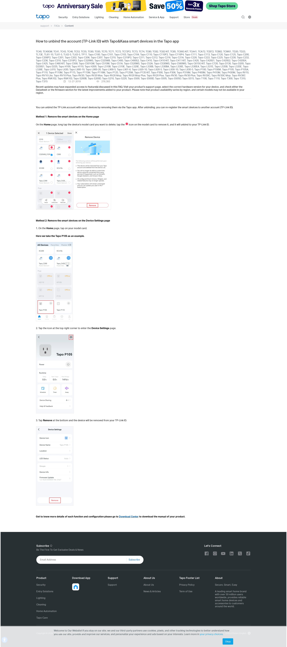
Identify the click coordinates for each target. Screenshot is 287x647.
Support (112, 584)
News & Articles (152, 591)
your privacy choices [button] (211, 634)
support (44, 25)
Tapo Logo (42, 17)
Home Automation (133, 17)
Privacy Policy (186, 584)
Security (63, 17)
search (243, 17)
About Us (149, 584)
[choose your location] (249, 17)
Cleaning (114, 17)
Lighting (99, 17)
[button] (75, 586)
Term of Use (185, 591)
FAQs (57, 25)
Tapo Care (42, 617)
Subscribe (134, 559)
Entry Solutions (80, 17)
